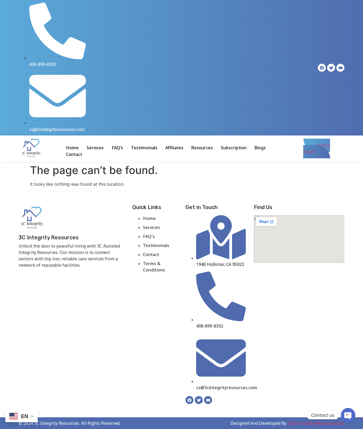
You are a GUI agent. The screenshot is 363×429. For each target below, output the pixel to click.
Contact (74, 154)
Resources (202, 148)
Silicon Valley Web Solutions (316, 423)
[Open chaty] (348, 415)
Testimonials (144, 148)
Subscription (234, 148)
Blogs (260, 148)
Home (72, 148)
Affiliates (174, 148)
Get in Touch (316, 148)
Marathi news (83, 274)
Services (95, 148)
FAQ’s (117, 148)
